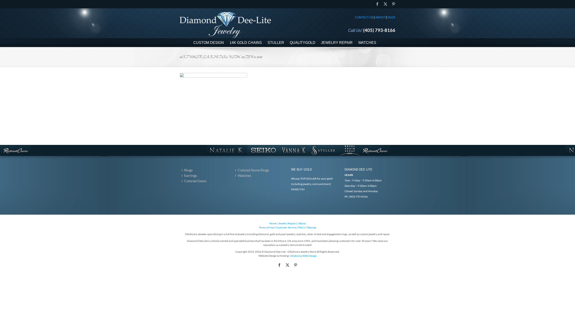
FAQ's (391, 17)
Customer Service (286, 227)
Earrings (190, 175)
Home (272, 223)
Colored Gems (195, 181)
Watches (244, 175)
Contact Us (364, 17)
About (380, 17)
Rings (188, 170)
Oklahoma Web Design (303, 255)
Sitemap (311, 227)
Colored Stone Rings (253, 170)
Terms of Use (266, 227)
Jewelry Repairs (287, 223)
